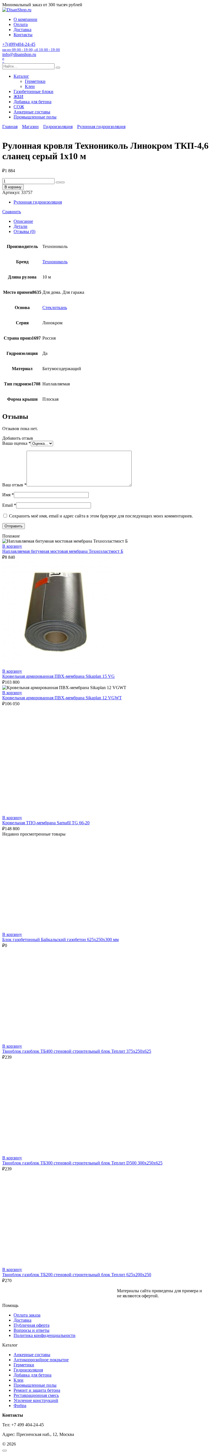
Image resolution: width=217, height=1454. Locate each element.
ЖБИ (18, 96)
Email (9, 505)
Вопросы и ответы (31, 1330)
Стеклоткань (54, 307)
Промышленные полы (35, 117)
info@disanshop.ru (19, 54)
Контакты (23, 34)
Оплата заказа (27, 1315)
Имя (8, 494)
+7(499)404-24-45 (31, 47)
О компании (25, 19)
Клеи (30, 86)
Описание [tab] (23, 221)
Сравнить (11, 211)
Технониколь (55, 261)
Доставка (22, 29)
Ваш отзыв (14, 484)
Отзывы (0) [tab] (24, 231)
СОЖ (19, 106)
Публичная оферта (31, 1325)
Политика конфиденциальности (44, 1335)
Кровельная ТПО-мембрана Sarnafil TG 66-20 (46, 822)
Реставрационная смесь (36, 1395)
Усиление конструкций (36, 1400)
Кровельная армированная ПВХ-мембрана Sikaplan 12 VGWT (62, 697)
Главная (10, 126)
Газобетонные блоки (33, 91)
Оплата (21, 24)
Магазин (30, 126)
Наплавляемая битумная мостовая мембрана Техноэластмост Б (62, 551)
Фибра (20, 1405)
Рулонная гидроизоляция (101, 126)
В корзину (13, 187)
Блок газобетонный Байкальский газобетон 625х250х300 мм (60, 939)
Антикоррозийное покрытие (41, 1359)
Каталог (21, 76)
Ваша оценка (16, 443)
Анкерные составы (32, 111)
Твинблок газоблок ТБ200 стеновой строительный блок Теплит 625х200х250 (76, 1274)
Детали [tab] (20, 226)
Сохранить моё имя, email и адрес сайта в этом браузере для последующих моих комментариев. (101, 516)
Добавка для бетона (32, 101)
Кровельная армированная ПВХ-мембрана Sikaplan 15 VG (58, 676)
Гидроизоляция (58, 126)
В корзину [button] (12, 546)
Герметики (35, 81)
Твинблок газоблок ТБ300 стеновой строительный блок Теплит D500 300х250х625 (82, 1162)
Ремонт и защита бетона (37, 1390)
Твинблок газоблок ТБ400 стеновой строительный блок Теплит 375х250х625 (76, 1051)
